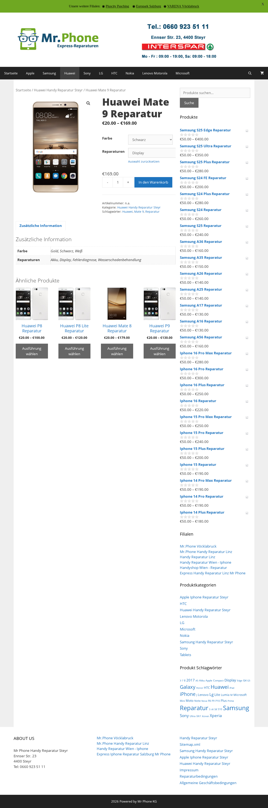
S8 (215, 709)
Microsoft (182, 73)
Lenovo (203, 695)
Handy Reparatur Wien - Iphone (205, 562)
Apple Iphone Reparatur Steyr (204, 597)
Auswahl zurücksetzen (144, 161)
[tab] (41, 225)
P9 (213, 701)
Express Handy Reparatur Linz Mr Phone (213, 573)
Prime (231, 700)
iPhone (188, 694)
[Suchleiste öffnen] (250, 73)
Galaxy (187, 687)
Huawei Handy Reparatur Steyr (58, 90)
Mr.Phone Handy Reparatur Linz (206, 551)
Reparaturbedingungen (199, 776)
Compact (218, 680)
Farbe (107, 138)
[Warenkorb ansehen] (262, 73)
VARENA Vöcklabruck (183, 6)
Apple (30, 73)
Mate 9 (139, 212)
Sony (87, 73)
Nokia (130, 73)
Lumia (225, 695)
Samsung (49, 73)
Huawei (69, 73)
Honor (199, 687)
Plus (224, 700)
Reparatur (152, 212)
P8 (209, 701)
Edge (239, 680)
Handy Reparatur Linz (197, 556)
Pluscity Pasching (117, 6)
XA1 (198, 716)
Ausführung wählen (31, 351)
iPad (231, 687)
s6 (212, 709)
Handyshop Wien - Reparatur (203, 567)
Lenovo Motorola (154, 73)
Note (197, 701)
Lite (217, 694)
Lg (211, 694)
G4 (244, 680)
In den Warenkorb (153, 182)
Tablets (185, 654)
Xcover (205, 716)
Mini (182, 701)
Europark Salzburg (148, 6)
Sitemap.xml (190, 744)
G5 (248, 680)
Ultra (193, 716)
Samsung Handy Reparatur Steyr (206, 642)
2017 (190, 680)
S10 (220, 709)
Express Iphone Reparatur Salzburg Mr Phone (134, 754)
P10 (217, 701)
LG (101, 73)
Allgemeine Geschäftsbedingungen (208, 782)
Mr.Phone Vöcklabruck (198, 546)
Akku (202, 680)
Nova (204, 700)
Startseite (11, 73)
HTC (114, 73)
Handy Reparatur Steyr (198, 737)
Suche (189, 102)
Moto (189, 700)
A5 (197, 680)
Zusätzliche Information (40, 225)
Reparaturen (113, 151)
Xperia (216, 715)
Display (230, 679)
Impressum (189, 770)
